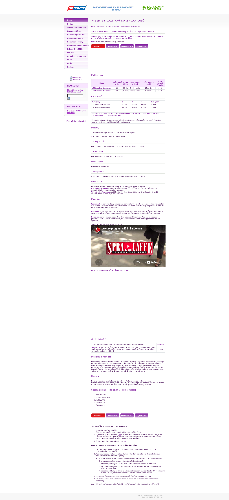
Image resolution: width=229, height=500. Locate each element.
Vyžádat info (141, 47)
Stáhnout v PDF (127, 47)
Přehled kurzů (101, 26)
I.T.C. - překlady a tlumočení (76, 121)
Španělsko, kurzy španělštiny (130, 26)
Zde (119, 435)
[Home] (76, 11)
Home (93, 26)
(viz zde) (160, 85)
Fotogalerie (112, 47)
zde (125, 441)
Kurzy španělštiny (113, 26)
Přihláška (98, 47)
